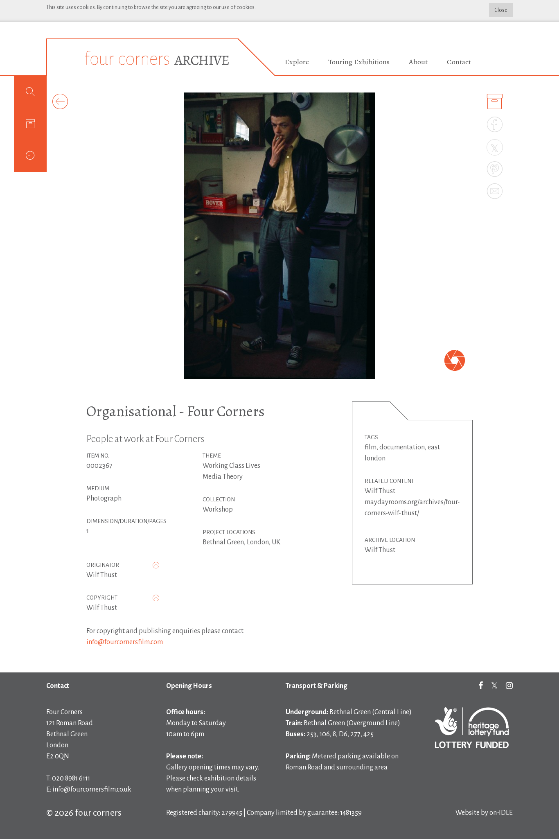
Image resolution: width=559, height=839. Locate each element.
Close (500, 10)
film (370, 447)
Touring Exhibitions (359, 62)
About (418, 62)
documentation (402, 447)
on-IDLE (501, 812)
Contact (459, 62)
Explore (297, 62)
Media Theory (223, 476)
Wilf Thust (101, 575)
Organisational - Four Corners (175, 411)
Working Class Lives (231, 465)
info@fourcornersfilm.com (124, 642)
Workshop (218, 509)
